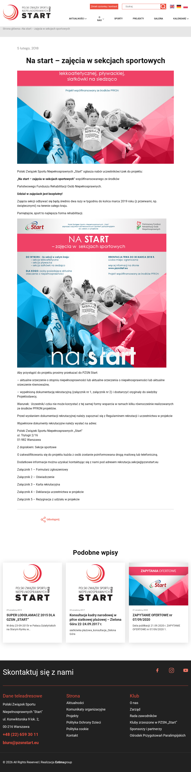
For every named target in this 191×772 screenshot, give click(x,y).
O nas (99, 19)
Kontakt (72, 735)
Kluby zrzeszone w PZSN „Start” (153, 722)
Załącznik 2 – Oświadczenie (35, 477)
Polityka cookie (77, 729)
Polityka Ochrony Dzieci (83, 722)
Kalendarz (179, 18)
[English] (172, 6)
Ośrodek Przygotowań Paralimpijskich (158, 735)
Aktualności (76, 18)
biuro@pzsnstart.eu (21, 742)
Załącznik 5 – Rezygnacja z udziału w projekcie (48, 499)
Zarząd (135, 709)
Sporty (118, 18)
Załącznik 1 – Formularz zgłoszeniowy (42, 469)
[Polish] (185, 6)
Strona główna (11, 28)
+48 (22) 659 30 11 (20, 734)
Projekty (138, 18)
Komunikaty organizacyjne (86, 709)
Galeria (158, 18)
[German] (179, 6)
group (63, 762)
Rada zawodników (143, 716)
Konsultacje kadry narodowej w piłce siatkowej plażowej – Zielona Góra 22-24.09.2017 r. (95, 619)
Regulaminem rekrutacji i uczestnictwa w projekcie (139, 416)
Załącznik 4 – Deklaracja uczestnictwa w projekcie (50, 492)
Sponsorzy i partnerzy (146, 729)
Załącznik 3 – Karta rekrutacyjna (38, 484)
